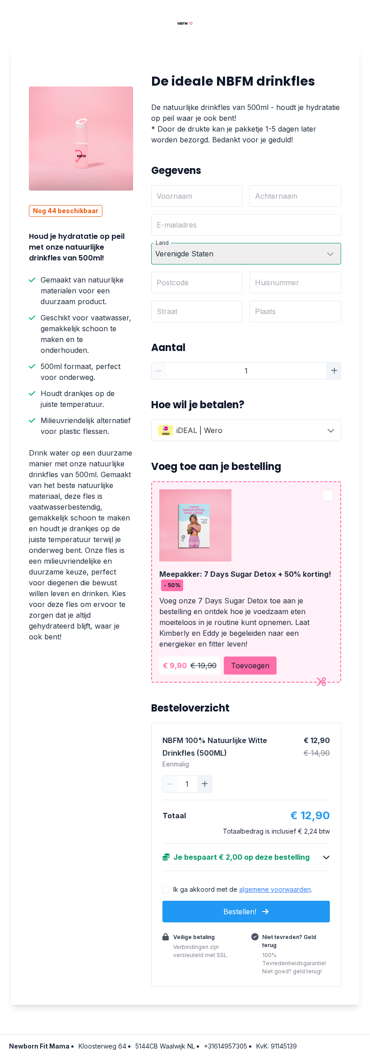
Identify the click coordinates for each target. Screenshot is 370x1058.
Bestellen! (241, 911)
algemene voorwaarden (275, 889)
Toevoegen (250, 665)
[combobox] (246, 430)
